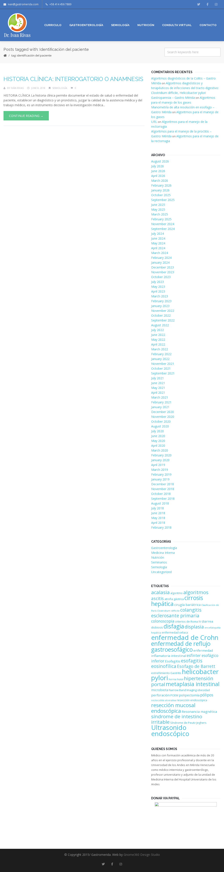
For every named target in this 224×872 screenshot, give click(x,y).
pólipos (206, 694)
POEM (174, 695)
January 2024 (160, 262)
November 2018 (162, 489)
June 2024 (158, 238)
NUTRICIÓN (145, 25)
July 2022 (157, 330)
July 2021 (157, 378)
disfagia (174, 626)
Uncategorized (161, 572)
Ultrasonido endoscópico (170, 730)
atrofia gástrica (174, 599)
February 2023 (161, 301)
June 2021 (158, 383)
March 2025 (159, 214)
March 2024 (159, 253)
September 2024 (163, 229)
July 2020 (157, 431)
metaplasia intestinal (192, 684)
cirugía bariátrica (187, 604)
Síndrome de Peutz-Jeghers (188, 723)
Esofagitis (172, 661)
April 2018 (158, 523)
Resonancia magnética (199, 711)
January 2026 (160, 190)
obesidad (203, 690)
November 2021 (162, 364)
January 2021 (160, 407)
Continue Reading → (26, 116)
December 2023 (162, 267)
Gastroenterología (164, 548)
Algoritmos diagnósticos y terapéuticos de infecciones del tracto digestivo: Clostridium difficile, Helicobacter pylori (185, 88)
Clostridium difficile (168, 610)
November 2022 (162, 311)
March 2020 (159, 450)
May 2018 (158, 518)
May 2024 (158, 243)
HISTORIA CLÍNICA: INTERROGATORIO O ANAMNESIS (73, 79)
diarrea (207, 621)
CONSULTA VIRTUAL (177, 25)
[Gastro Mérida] (17, 25)
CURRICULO (52, 25)
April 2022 (158, 344)
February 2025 (161, 219)
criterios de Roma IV (188, 621)
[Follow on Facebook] (207, 4)
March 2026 (159, 180)
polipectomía (189, 695)
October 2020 (161, 421)
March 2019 (159, 470)
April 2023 (158, 291)
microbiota (159, 690)
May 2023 (158, 286)
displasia (194, 626)
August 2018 (160, 503)
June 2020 (158, 436)
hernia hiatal (176, 679)
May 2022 (158, 339)
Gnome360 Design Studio (142, 855)
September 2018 (163, 498)
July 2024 (157, 233)
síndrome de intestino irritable (176, 719)
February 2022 (161, 354)
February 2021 (161, 402)
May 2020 (158, 441)
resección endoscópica (192, 700)
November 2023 (162, 272)
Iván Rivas (17, 88)
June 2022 (158, 335)
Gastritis (175, 673)
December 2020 (162, 412)
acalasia (160, 592)
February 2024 (161, 258)
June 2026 (158, 171)
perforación (160, 695)
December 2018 (162, 484)
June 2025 (158, 205)
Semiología (59, 88)
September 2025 (163, 200)
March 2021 (159, 397)
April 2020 (158, 445)
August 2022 (160, 325)
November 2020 (162, 417)
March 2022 (159, 349)
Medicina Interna (163, 553)
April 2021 (158, 392)
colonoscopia (162, 621)
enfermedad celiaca (175, 632)
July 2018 (157, 508)
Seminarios (159, 562)
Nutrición (157, 557)
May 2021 (158, 388)
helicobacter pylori (185, 674)
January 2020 (160, 460)
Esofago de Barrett (196, 666)
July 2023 (157, 282)
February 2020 (161, 455)
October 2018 (161, 494)
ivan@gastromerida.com (23, 4)
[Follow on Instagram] (216, 4)
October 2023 (161, 277)
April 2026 (158, 176)
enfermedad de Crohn (184, 637)
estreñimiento (160, 673)
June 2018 (158, 513)
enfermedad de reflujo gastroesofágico (180, 646)
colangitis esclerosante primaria (176, 613)
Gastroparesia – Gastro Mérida (173, 97)
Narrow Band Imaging (183, 690)
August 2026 (160, 161)
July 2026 (157, 166)
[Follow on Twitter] (198, 4)
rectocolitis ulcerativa (163, 700)
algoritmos (195, 592)
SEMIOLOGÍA (120, 25)
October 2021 (161, 368)
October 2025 (161, 195)
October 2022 (161, 315)
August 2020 (160, 426)
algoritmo (176, 593)
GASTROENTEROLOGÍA (86, 25)
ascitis (157, 598)
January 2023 (160, 306)
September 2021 (163, 373)
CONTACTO (208, 25)
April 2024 (158, 248)
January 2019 (160, 479)
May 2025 (158, 209)
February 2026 (161, 185)
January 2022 (160, 359)
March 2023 (159, 296)
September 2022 (163, 320)
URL (154, 122)
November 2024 (162, 224)
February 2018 (161, 527)
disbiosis (157, 627)
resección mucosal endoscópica (173, 707)
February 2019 (161, 474)
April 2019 (158, 465)
